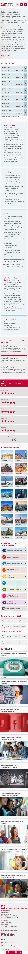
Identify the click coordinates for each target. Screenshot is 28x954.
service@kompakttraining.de (9, 930)
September (22, 620)
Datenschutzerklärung (8, 946)
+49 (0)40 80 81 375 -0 (10, 916)
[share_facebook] (12, 952)
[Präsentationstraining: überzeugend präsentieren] (21, 4)
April (8, 642)
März (23, 636)
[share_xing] (8, 952)
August (15, 620)
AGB (3, 939)
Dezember (22, 626)
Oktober (8, 626)
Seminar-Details (6, 55)
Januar (8, 636)
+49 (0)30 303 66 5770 (10, 926)
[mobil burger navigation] (17, 4)
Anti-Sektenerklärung (8, 943)
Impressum (5, 949)
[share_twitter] (16, 952)
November (15, 626)
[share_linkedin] (20, 952)
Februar (16, 636)
